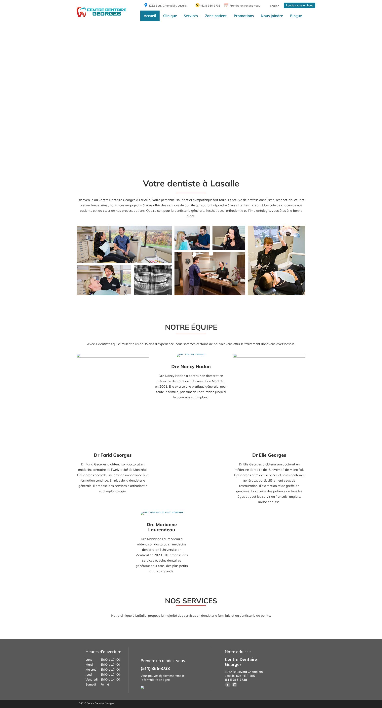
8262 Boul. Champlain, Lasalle (167, 5)
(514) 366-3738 (210, 5)
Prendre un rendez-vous (244, 5)
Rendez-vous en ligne (299, 5)
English (274, 6)
